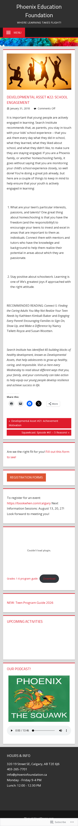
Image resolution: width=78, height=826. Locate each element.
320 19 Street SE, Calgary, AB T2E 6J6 (33, 764)
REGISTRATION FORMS (26, 477)
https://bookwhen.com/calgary (29, 503)
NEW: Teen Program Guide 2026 (30, 603)
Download (49, 578)
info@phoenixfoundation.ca (27, 774)
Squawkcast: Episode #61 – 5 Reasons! (37, 433)
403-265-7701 (17, 769)
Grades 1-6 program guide (22, 578)
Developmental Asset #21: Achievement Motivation (32, 423)
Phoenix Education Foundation (39, 10)
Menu (17, 32)
